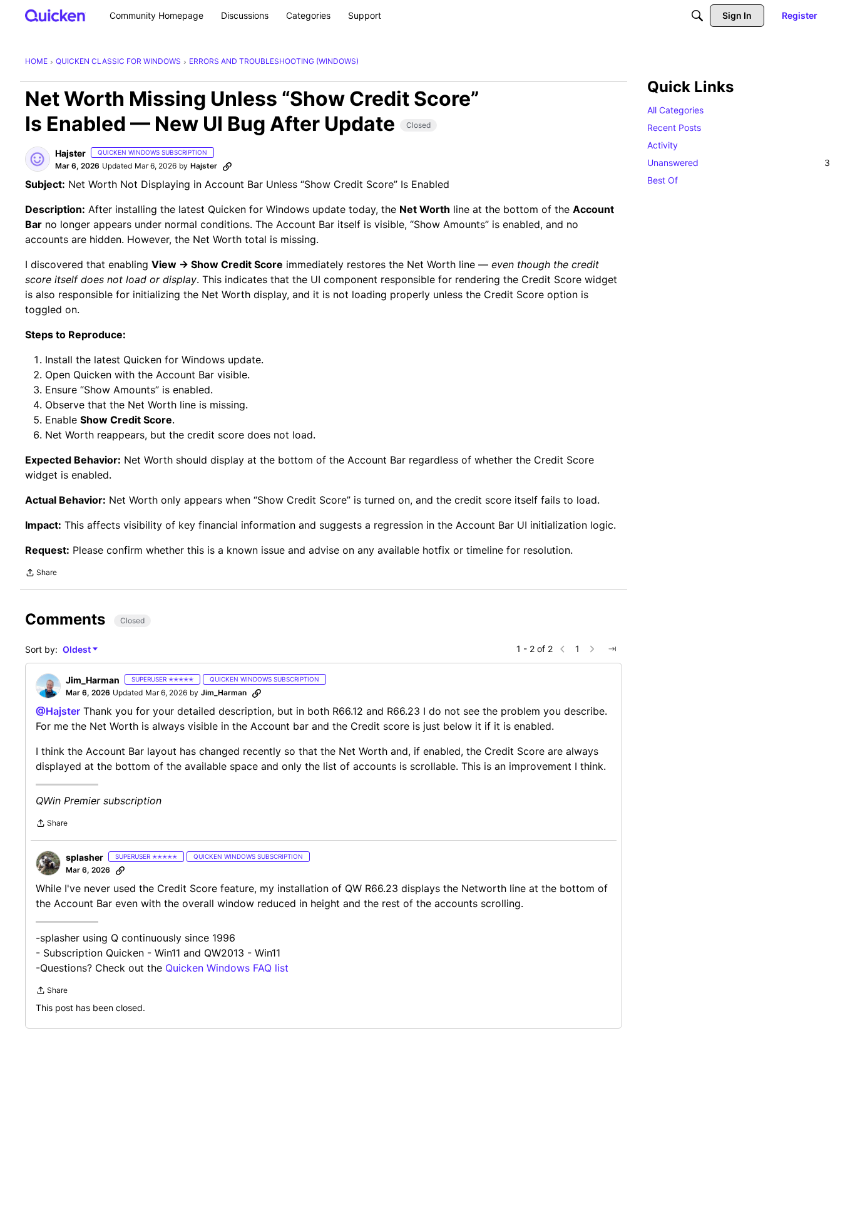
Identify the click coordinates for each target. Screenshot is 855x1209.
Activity (662, 145)
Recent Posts (674, 127)
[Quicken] (55, 15)
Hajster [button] (70, 153)
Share (41, 574)
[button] (37, 159)
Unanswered (738, 162)
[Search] (697, 15)
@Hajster (58, 711)
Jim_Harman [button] (93, 680)
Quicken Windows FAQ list (227, 968)
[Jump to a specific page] (612, 649)
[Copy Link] (227, 166)
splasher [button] (84, 857)
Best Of (662, 180)
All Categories (675, 110)
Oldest (78, 650)
